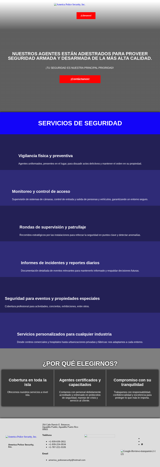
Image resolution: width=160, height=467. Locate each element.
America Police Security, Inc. (21, 445)
